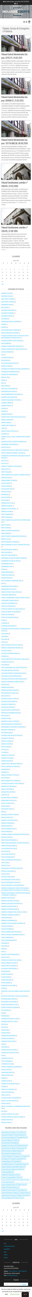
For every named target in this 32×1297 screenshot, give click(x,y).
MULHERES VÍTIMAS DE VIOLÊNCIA (9, 797)
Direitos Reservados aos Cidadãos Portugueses (12, 1151)
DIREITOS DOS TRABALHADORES (8, 555)
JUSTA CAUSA (4, 749)
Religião (4, 1187)
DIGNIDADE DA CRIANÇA (7, 506)
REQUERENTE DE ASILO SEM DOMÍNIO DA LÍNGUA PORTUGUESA (15, 991)
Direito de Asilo (22, 1148)
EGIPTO (3, 583)
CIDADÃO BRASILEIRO (6, 414)
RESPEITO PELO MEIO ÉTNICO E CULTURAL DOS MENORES (14, 996)
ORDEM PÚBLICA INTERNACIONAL (8, 840)
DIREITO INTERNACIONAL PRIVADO (9, 549)
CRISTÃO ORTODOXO (6, 477)
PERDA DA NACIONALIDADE (7, 857)
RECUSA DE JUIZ (4, 957)
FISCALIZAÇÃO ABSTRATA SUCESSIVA (9, 670)
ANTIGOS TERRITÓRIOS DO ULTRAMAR (10, 333)
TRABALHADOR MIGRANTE (7, 1072)
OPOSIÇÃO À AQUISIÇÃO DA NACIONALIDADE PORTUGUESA (14, 834)
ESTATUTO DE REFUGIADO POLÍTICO (9, 617)
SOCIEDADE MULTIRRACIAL (7, 1038)
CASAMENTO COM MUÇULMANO (8, 397)
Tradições (20, 1195)
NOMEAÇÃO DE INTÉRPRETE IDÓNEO (9, 814)
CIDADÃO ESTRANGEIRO (6, 420)
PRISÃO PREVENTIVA (5, 918)
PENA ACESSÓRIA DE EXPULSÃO (8, 848)
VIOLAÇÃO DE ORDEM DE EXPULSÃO (9, 1114)
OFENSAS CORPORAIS (6, 831)
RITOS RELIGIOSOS (5, 1010)
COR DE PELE (4, 463)
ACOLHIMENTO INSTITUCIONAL (8, 310)
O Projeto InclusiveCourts (9, 1246)
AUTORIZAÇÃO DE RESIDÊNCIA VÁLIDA (9, 372)
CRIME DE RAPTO (5, 469)
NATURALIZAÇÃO (5, 806)
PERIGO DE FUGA (5, 865)
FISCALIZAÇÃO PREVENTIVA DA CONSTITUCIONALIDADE (13, 679)
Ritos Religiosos (22, 1190)
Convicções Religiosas (7, 1140)
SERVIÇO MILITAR (5, 1033)
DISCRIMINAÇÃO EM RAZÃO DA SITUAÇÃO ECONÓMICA (13, 558)
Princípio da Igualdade (7, 1172)
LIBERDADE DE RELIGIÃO (6, 758)
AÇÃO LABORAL (4, 307)
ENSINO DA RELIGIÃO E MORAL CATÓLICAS (10, 592)
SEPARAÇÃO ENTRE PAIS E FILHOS (8, 1021)
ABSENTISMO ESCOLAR (6, 296)
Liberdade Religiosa (7, 1161)
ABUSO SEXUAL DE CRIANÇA (7, 299)
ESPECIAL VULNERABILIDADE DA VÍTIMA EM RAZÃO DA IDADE (15, 598)
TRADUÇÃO (3, 1086)
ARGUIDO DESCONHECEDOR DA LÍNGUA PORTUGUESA (13, 349)
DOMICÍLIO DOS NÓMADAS (7, 575)
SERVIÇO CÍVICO (4, 1030)
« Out (2, 284)
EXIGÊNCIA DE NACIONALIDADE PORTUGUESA (11, 648)
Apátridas (14, 1132)
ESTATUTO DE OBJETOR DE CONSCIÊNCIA (10, 612)
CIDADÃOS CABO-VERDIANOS (7, 425)
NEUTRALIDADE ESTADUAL (7, 809)
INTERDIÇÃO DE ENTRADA (7, 738)
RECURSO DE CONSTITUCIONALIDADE (9, 954)
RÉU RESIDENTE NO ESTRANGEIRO (9, 1002)
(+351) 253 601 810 (22, 1271)
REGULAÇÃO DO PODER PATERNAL (9, 968)
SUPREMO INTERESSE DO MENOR (8, 1050)
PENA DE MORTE (5, 851)
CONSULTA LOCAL (5, 447)
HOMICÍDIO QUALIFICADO (7, 687)
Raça (20, 1177)
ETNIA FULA (3, 642)
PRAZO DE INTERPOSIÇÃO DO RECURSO (10, 882)
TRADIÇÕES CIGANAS (6, 1081)
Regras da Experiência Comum (9, 1184)
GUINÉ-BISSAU (4, 684)
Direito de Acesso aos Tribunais (9, 1148)
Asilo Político (22, 1132)
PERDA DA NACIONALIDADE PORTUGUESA (10, 860)
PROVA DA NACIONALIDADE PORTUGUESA (10, 932)
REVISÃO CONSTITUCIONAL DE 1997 (9, 1004)
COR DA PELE (4, 460)
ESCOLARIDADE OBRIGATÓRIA (8, 595)
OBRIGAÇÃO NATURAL (6, 826)
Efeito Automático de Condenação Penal (11, 1153)
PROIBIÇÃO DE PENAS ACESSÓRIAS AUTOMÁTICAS (12, 923)
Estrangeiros (25, 1156)
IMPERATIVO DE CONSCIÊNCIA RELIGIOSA (10, 713)
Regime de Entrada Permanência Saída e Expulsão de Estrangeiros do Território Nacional (15, 1181)
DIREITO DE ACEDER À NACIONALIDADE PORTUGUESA (13, 536)
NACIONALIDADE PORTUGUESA (8, 800)
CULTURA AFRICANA (5, 486)
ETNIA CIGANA (4, 639)
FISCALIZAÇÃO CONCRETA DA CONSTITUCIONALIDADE (13, 673)
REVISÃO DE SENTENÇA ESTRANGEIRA (9, 1007)
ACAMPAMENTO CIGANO (6, 304)
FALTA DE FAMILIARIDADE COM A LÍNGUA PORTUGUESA (13, 667)
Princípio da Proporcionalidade (9, 1177)
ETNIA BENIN (4, 636)
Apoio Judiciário (6, 1132)
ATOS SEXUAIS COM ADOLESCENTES (9, 363)
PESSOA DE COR (5, 874)
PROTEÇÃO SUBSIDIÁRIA (6, 929)
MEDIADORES (4, 772)
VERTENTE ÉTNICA (5, 1103)
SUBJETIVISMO (4, 1047)
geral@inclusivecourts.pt (12, 1275)
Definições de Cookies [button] (14, 1294)
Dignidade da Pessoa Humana (9, 1145)
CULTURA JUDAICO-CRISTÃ (7, 489)
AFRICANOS (3, 327)
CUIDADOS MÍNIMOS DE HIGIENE (8, 480)
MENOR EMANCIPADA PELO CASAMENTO (10, 781)
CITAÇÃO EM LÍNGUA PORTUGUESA (9, 431)
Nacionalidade (17, 1161)
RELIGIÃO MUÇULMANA (6, 980)
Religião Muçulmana (13, 1187)
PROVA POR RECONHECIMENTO (8, 940)
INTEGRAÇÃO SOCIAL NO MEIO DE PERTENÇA (11, 735)
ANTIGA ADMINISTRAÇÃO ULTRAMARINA (10, 330)
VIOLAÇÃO (3, 1111)
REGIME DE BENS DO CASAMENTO (8, 966)
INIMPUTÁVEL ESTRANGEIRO (7, 730)
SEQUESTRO (4, 1027)
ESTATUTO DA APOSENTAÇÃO (7, 606)
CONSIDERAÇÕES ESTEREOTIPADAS (9, 444)
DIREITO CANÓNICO (5, 533)
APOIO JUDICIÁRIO (5, 343)
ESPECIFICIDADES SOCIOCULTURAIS (9, 600)
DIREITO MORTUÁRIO (6, 552)
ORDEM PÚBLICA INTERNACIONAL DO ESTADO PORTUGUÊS (14, 843)
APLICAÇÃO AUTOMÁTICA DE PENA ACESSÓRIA (11, 340)
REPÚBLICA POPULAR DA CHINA (8, 985)
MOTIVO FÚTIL (4, 795)
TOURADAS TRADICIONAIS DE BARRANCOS (10, 1067)
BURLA (2, 383)
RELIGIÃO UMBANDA (5, 983)
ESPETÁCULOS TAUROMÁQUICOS (8, 603)
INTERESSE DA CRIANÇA (6, 741)
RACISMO (3, 949)
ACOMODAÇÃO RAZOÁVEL (7, 316)
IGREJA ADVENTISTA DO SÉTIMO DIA (9, 693)
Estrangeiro (17, 1156)
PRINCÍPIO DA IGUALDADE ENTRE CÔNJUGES (11, 903)
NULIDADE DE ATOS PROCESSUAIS (9, 820)
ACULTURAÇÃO (4, 319)
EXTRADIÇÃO (4, 656)
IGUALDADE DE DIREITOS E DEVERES (9, 699)
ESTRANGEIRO (4, 623)
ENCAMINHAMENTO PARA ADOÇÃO (9, 586)
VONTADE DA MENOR (6, 1122)
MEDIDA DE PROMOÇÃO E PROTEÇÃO (9, 775)
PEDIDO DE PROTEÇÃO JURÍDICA (8, 846)
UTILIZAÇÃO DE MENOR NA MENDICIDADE (10, 1098)
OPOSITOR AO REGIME (6, 837)
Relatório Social (22, 1184)
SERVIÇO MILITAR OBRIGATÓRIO (8, 1036)
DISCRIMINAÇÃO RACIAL (6, 564)
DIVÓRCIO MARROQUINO (6, 572)
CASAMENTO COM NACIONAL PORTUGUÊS (10, 400)
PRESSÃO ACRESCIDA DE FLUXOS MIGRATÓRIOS (12, 885)
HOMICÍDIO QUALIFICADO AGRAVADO (9, 690)
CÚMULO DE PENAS (5, 492)
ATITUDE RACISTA (5, 360)
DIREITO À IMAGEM (5, 528)
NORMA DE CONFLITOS (6, 817)
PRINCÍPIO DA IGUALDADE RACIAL (8, 906)
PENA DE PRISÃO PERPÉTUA (7, 854)
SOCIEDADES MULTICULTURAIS (8, 1041)
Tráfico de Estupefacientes (8, 1198)
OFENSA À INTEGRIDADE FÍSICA (8, 829)
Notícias (5, 1255)
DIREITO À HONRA (5, 525)
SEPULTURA (4, 1024)
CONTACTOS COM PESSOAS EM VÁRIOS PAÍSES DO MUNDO (14, 450)
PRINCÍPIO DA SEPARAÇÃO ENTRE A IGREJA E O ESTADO (13, 912)
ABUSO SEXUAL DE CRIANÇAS (8, 302)
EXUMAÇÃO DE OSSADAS (6, 662)
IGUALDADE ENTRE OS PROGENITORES (10, 710)
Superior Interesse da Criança (9, 1195)
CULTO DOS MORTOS (6, 483)
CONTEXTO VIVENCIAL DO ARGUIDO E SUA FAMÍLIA (12, 453)
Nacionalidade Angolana (8, 1164)
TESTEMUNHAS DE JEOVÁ (6, 1064)
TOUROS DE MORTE (5, 1069)
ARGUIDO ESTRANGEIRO (6, 352)
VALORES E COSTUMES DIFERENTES (9, 1101)
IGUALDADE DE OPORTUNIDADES (8, 701)
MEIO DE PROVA (4, 778)
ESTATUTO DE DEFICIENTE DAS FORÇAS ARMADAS (12, 609)
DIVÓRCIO (3, 569)
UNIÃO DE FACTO (5, 1095)
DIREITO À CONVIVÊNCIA (6, 514)
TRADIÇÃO (3, 1078)
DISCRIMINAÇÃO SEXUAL (6, 566)
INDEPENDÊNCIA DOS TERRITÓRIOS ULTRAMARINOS (13, 727)
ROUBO (3, 1013)
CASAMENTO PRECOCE (6, 405)
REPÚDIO (3, 988)
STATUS (3, 1044)
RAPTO (2, 951)
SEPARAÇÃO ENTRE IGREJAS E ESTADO (9, 1019)
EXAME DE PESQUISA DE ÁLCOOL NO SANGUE (11, 645)
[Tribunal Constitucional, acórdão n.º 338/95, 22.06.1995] (16, 216)
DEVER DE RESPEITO (5, 497)
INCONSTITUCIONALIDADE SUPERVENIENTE (10, 724)
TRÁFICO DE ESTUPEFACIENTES (8, 1089)
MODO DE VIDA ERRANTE (6, 789)
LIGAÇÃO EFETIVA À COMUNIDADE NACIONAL (11, 764)
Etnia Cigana (5, 1158)
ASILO (2, 355)
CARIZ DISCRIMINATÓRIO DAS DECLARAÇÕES (11, 394)
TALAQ (2, 1055)
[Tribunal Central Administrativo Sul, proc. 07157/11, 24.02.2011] (16, 43)
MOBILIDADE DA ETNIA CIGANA (8, 786)
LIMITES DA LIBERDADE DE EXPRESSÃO (10, 766)
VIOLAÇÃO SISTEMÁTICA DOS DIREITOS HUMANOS (12, 1117)
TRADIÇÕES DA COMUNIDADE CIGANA (9, 1084)
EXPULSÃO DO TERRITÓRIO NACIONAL (9, 653)
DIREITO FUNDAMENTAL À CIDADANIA (9, 542)
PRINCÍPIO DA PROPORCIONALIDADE (9, 909)
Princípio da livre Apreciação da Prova (11, 1174)
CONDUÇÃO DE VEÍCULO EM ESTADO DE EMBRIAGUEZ (13, 441)
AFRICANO (3, 324)
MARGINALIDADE (5, 769)
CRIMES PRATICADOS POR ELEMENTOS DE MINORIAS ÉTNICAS (15, 475)
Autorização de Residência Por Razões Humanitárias (14, 1135)
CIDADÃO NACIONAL (5, 422)
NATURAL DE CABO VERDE (7, 803)
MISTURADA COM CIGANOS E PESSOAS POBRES (12, 783)
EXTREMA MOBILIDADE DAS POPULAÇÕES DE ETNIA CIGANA (14, 659)
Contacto (6, 1257)
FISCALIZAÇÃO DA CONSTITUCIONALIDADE (10, 676)
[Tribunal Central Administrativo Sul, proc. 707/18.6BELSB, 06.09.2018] (16, 129)
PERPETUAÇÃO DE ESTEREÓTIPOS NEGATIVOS (11, 868)
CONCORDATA (4, 434)
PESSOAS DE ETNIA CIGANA (7, 877)
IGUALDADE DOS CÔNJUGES (7, 707)
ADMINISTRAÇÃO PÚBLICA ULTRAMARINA (10, 321)
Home (5, 1243)
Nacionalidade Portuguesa (21, 1164)
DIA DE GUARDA (4, 500)
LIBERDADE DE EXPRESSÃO (7, 755)
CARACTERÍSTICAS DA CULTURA (8, 391)
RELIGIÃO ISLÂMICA (5, 977)
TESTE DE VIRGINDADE (6, 1061)
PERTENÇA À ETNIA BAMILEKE (7, 871)
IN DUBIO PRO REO (5, 718)
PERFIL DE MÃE (4, 863)
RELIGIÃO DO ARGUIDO (6, 974)
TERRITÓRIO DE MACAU (6, 1058)
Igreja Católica (22, 1158)
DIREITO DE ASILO (5, 539)
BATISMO (3, 380)
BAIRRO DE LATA (5, 377)
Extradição (13, 1158)
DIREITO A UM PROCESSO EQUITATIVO (9, 530)
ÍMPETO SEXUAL (4, 715)
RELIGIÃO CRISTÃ (5, 971)
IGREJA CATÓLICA (5, 696)
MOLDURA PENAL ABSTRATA (7, 792)
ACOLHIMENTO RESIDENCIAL (7, 313)
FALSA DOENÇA (4, 665)
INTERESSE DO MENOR (6, 744)
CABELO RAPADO (5, 386)
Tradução (27, 1195)
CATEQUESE (3, 408)
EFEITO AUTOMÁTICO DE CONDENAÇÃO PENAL (11, 581)
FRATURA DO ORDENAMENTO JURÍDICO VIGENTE (12, 682)
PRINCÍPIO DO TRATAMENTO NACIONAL (10, 915)
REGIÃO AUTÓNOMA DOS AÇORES (8, 963)
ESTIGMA (3, 620)
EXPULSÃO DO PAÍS (5, 650)
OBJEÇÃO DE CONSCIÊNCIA (7, 823)
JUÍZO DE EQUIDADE (5, 747)
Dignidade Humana (22, 1145)
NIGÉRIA (3, 812)
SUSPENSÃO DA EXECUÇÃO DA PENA (9, 1052)
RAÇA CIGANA (4, 946)
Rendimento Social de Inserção (9, 1190)
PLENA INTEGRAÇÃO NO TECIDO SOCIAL (10, 879)
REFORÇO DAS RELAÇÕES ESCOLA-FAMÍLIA (10, 960)
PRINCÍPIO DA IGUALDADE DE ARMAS (9, 901)
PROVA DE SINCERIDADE (6, 937)
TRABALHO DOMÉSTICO (6, 1075)
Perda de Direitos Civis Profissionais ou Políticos (13, 1169)
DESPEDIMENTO (4, 494)
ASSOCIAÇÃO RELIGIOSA (6, 357)
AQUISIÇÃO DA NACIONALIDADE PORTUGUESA (11, 346)
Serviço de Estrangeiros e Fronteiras (10, 1192)
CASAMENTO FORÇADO (6, 403)
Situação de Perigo (25, 1192)
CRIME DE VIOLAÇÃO (5, 472)
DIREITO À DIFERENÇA (6, 517)
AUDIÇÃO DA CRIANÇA (6, 366)
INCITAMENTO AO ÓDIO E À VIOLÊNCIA (9, 721)
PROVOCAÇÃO (4, 943)
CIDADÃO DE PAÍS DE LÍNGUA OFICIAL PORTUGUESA (12, 417)
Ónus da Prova (20, 1198)
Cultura (16, 1140)
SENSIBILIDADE (4, 1016)
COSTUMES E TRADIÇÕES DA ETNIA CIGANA (10, 466)
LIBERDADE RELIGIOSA (6, 761)
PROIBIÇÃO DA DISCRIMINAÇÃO (8, 920)
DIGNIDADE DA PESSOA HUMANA (9, 509)
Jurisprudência (7, 1249)
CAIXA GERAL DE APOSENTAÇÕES (8, 389)
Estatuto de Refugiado (7, 1156)
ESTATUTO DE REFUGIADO (7, 614)
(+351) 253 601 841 (12, 1271)
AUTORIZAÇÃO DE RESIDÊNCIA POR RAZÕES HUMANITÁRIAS (14, 369)
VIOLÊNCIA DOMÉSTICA (6, 1120)
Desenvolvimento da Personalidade (10, 1143)
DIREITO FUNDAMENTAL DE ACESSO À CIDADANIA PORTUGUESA (15, 545)
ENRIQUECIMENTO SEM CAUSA (8, 589)
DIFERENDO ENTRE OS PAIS (7, 503)
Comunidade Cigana (22, 1137)
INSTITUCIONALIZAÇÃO (6, 732)
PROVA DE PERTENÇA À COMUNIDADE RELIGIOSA (12, 934)
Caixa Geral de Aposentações (9, 1137)
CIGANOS (3, 428)
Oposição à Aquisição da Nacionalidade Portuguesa (13, 1166)
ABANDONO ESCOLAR (6, 293)
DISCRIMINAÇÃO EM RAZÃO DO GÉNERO (10, 561)
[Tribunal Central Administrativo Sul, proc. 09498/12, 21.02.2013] (16, 86)
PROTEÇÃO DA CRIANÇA (6, 926)
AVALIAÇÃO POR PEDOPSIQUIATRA (8, 374)
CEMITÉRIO (3, 411)
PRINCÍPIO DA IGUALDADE (7, 898)
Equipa (5, 1252)
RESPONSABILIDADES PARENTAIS (8, 999)
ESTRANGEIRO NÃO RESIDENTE (8, 626)
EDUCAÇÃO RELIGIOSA (6, 578)
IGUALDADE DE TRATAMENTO (7, 704)
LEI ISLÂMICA (4, 752)
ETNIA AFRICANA (5, 633)
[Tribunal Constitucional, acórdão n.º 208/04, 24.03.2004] (16, 171)
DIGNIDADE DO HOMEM (6, 511)
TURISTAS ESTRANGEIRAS (7, 1092)
